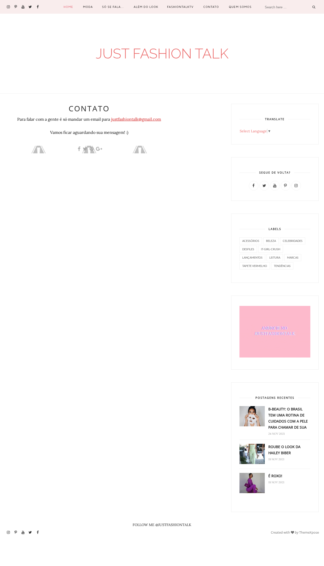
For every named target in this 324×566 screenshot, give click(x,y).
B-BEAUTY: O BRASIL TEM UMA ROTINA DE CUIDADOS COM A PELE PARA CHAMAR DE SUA (288, 418)
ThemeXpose (309, 532)
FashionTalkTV (180, 7)
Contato (211, 7)
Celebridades (292, 240)
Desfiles (248, 249)
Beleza (271, 240)
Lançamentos (252, 257)
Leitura (274, 257)
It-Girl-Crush (270, 249)
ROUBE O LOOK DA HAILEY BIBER (284, 449)
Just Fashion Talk (162, 53)
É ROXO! (275, 475)
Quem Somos (240, 7)
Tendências (282, 265)
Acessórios (250, 240)
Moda (88, 7)
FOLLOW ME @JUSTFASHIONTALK (162, 524)
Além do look (146, 7)
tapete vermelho (254, 265)
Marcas (292, 257)
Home (68, 7)
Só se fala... (113, 7)
